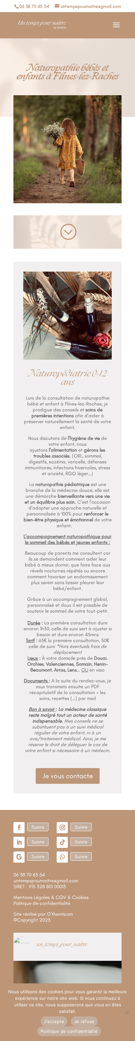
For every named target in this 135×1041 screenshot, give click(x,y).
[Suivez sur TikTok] (62, 842)
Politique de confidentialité (69, 1031)
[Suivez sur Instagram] (62, 827)
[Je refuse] (127, 1012)
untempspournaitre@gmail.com (45, 881)
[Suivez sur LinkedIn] (19, 842)
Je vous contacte (68, 776)
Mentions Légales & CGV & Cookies (50, 897)
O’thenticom (60, 914)
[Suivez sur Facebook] (19, 827)
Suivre (37, 827)
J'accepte (54, 1021)
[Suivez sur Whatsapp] (62, 857)
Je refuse (84, 1021)
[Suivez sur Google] (19, 857)
